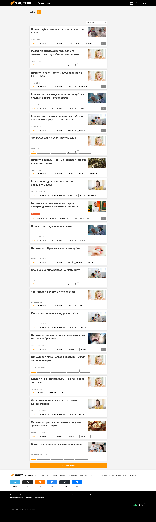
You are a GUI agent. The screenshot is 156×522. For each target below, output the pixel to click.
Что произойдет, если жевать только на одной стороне (56, 402)
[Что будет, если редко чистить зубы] (97, 141)
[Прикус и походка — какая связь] (97, 230)
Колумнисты (121, 475)
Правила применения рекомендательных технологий (116, 495)
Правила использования (37, 495)
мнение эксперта (57, 43)
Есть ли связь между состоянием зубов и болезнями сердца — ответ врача (57, 117)
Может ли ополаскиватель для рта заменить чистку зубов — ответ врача (55, 52)
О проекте (13, 495)
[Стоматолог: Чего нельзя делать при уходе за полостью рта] (97, 360)
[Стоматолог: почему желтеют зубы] (97, 295)
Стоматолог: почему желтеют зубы (53, 291)
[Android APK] (138, 505)
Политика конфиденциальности (59, 495)
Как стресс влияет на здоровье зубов (54, 313)
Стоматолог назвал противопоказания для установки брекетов (58, 336)
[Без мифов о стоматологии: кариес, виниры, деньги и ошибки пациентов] (97, 206)
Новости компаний (16, 498)
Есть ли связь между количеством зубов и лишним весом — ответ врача (57, 96)
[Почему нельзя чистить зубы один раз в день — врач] (97, 76)
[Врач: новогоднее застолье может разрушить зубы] (97, 185)
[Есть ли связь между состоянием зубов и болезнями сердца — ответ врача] (97, 119)
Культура (103, 475)
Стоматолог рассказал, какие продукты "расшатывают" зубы (56, 424)
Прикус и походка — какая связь (51, 226)
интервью (62, 218)
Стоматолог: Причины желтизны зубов (55, 248)
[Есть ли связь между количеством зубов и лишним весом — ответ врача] (97, 98)
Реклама (29, 498)
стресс (81, 327)
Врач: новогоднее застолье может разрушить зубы (52, 183)
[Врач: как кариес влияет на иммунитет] (97, 273)
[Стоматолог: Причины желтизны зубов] (97, 251)
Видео (52, 218)
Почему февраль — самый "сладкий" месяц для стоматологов (58, 161)
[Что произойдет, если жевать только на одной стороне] (97, 404)
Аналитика (133, 475)
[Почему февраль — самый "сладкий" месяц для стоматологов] (97, 163)
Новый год (71, 195)
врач (72, 218)
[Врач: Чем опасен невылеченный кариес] (97, 447)
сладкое (70, 173)
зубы (32, 11)
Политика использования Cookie (83, 495)
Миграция (94, 475)
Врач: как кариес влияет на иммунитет (55, 270)
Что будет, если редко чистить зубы (53, 138)
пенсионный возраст (74, 43)
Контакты (23, 495)
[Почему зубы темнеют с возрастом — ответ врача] (97, 32)
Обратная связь (39, 498)
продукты (83, 436)
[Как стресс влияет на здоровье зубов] (97, 317)
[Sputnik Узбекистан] (21, 6)
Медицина (83, 218)
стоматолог (93, 173)
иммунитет (82, 284)
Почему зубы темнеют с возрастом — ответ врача (58, 30)
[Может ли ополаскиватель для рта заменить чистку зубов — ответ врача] (97, 54)
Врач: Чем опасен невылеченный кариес (57, 444)
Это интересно (41, 43)
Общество (83, 475)
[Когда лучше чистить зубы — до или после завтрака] (97, 382)
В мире (62, 475)
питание (81, 108)
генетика (90, 262)
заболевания (83, 86)
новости (44, 475)
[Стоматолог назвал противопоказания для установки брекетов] (97, 338)
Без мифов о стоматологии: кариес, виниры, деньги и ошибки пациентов (54, 204)
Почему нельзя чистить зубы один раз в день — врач (56, 74)
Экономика (72, 475)
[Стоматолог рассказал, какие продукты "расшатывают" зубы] (97, 426)
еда (81, 195)
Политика (54, 475)
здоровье (89, 43)
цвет (69, 262)
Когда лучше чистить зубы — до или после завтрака (57, 380)
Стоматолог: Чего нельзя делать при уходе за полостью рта (58, 358)
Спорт (111, 475)
